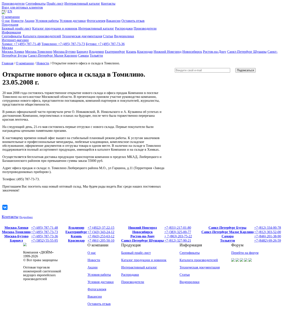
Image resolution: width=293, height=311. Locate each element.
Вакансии (95, 296)
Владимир (76, 227)
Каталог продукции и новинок (143, 260)
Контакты (108, 3)
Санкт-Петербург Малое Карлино (227, 232)
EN (10, 11)
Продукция (10, 24)
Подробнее (26, 217)
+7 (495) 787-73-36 (105, 44)
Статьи (185, 274)
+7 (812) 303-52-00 (267, 232)
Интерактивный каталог (82, 3)
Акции (93, 267)
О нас (92, 253)
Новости (42, 63)
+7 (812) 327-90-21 (177, 240)
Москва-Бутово (16, 236)
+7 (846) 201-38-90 (267, 236)
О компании (11, 17)
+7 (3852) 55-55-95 (44, 240)
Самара (228, 236)
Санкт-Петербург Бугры (227, 227)
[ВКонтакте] (5, 207)
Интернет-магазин (15, 40)
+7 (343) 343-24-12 (101, 232)
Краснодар (76, 240)
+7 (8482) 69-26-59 (267, 240)
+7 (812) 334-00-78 (267, 227)
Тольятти (227, 240)
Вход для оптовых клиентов (22, 7)
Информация (11, 32)
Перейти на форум (244, 253)
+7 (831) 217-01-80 (177, 227)
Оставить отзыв (99, 304)
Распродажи (130, 274)
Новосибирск (142, 232)
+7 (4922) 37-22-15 (101, 227)
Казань (76, 236)
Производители (13, 3)
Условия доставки (101, 282)
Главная (7, 63)
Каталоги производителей (199, 260)
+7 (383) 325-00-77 (177, 232)
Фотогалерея (97, 289)
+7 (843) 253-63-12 (101, 236)
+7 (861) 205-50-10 (101, 240)
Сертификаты (36, 3)
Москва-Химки (16, 227)
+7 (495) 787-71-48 (21, 44)
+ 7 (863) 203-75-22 (178, 236)
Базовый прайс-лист (136, 253)
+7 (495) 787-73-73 (63, 44)
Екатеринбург (76, 232)
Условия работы (99, 274)
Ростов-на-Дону (142, 236)
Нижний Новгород (142, 227)
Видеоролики (189, 282)
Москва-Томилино (16, 232)
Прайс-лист (55, 3)
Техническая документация (200, 267)
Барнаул (16, 240)
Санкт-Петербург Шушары (142, 240)
